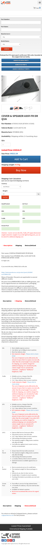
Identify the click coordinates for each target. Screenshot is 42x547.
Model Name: (5, 41)
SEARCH (6, 49)
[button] (4, 89)
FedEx (3, 218)
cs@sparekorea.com (7, 515)
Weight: (5, 191)
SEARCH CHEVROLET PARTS (21, 69)
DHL (23, 211)
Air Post (25, 204)
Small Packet (5, 204)
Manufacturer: (5, 34)
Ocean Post (5, 225)
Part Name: (4, 26)
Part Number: (5, 19)
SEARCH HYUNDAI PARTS (21, 60)
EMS (2, 211)
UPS (23, 218)
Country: (4, 183)
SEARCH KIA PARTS (21, 65)
